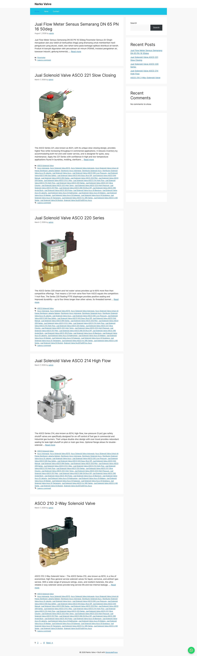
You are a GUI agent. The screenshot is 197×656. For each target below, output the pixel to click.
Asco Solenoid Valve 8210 (60, 168)
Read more (76, 51)
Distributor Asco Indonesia (71, 171)
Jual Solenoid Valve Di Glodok (51, 200)
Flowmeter (41, 57)
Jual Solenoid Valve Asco (61, 173)
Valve (46, 11)
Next (49, 643)
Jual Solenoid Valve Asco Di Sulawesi (66, 195)
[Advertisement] (146, 151)
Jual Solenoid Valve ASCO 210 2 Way (58, 180)
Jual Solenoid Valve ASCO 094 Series (55, 178)
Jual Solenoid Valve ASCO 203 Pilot (84, 178)
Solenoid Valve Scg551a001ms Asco (78, 200)
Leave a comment (44, 60)
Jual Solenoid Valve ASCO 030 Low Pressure (89, 173)
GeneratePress (111, 652)
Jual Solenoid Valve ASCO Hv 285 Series (77, 198)
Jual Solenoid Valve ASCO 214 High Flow (88, 180)
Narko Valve (43, 4)
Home (37, 11)
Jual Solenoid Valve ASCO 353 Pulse (58, 190)
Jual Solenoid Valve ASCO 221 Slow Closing (75, 75)
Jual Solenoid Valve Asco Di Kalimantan (63, 193)
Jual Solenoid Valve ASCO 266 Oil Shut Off (75, 188)
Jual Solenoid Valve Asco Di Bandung (87, 190)
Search (133, 23)
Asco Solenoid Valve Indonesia (82, 168)
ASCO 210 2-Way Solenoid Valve (65, 503)
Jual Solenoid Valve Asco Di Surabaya (95, 195)
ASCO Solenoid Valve (45, 166)
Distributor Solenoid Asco (92, 171)
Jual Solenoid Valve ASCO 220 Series (70, 183)
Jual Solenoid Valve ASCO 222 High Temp (57, 185)
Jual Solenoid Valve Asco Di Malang (92, 193)
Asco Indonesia (43, 168)
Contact (56, 11)
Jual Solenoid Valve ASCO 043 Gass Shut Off (74, 175)
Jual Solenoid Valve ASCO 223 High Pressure (92, 185)
